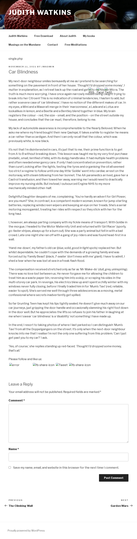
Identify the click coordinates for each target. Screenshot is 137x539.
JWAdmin (48, 66)
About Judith (68, 35)
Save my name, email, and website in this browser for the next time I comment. (66, 467)
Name (14, 449)
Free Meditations (76, 44)
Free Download (43, 35)
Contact (52, 44)
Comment (17, 400)
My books (89, 35)
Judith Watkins (40, 12)
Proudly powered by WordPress (26, 530)
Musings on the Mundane (25, 44)
